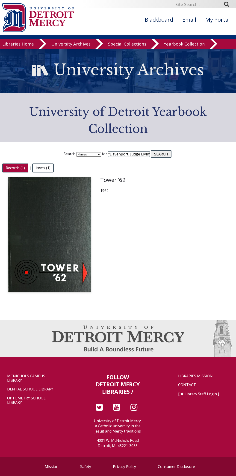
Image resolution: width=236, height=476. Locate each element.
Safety (85, 466)
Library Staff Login (201, 393)
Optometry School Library (26, 400)
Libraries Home (18, 44)
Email (189, 19)
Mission (51, 466)
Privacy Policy (124, 466)
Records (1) (15, 167)
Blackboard (159, 19)
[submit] (228, 4)
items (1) (43, 167)
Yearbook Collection (184, 44)
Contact (187, 385)
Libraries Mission (195, 376)
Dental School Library (30, 389)
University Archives (71, 44)
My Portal (217, 19)
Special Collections (127, 44)
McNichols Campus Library (26, 378)
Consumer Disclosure (176, 466)
